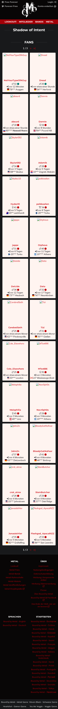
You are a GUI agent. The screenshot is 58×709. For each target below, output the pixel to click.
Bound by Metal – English (14, 621)
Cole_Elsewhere (15, 368)
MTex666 (42, 368)
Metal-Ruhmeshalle (14, 577)
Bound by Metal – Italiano (43, 652)
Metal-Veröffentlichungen (14, 585)
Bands (39, 21)
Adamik (42, 162)
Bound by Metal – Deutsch (14, 625)
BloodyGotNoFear (42, 451)
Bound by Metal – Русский (43, 677)
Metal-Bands (14, 573)
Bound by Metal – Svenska (43, 684)
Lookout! (10, 21)
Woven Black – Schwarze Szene (43, 702)
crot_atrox (15, 492)
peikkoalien (42, 204)
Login (51, 2)
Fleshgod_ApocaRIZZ (42, 533)
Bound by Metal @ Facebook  (43, 598)
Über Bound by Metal (43, 594)
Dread (42, 80)
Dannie (43, 121)
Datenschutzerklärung (43, 573)
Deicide (15, 286)
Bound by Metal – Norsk (43, 662)
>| (34, 48)
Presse (43, 590)
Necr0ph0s (43, 410)
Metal (49, 21)
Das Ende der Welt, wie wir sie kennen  (44, 605)
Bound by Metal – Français (43, 644)
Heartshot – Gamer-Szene (14, 706)
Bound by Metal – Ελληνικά (43, 633)
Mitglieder (26, 21)
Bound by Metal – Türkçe (43, 688)
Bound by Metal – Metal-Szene (14, 702)
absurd (15, 121)
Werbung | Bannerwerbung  (44, 584)
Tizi (42, 327)
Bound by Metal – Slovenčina (43, 681)
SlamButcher (42, 492)
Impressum (43, 566)
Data (42, 286)
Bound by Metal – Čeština (43, 625)
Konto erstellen (46, 6)
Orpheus (42, 245)
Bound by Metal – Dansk (43, 629)
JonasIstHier (15, 533)
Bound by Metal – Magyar (43, 648)
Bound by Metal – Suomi (43, 640)
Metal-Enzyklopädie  (14, 589)
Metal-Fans (15, 570)
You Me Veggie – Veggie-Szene (43, 706)
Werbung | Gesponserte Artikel (43, 578)
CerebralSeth (15, 327)
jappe (15, 245)
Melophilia (15, 410)
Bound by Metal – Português (43, 669)
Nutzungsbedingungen (43, 570)
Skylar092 (15, 162)
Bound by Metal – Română (43, 673)
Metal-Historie (14, 581)
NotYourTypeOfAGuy (15, 80)
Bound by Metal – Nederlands (43, 656)
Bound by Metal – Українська (43, 692)
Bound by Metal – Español (43, 636)
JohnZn (15, 451)
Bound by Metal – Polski (43, 665)
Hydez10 (15, 204)
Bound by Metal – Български (43, 621)
